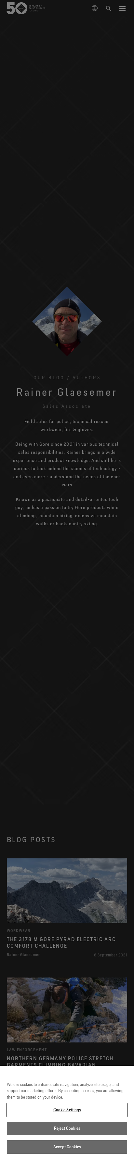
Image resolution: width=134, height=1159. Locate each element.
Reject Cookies (67, 1128)
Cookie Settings (67, 1109)
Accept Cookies (67, 1146)
